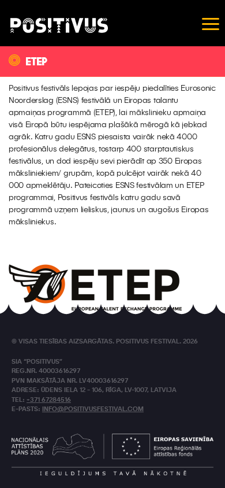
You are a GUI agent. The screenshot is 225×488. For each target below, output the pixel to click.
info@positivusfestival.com (93, 409)
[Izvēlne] (210, 23)
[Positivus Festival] (59, 25)
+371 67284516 (49, 400)
